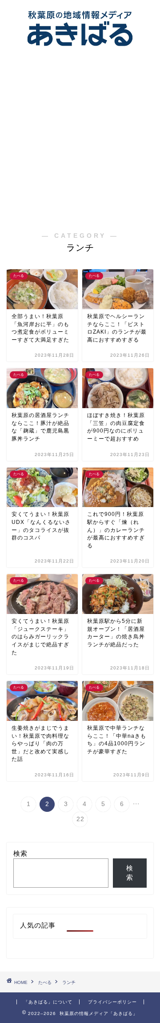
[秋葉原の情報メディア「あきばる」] (80, 49)
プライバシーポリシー (112, 1001)
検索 (20, 853)
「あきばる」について (48, 1001)
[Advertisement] (80, 136)
